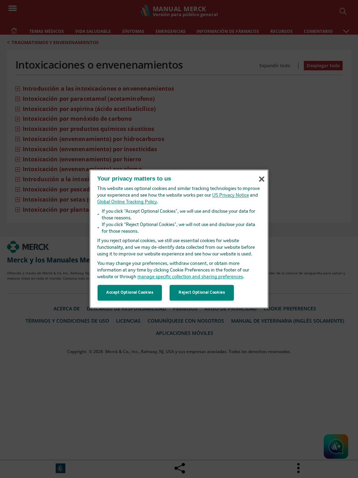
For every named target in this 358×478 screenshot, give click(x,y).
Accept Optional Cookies (129, 292)
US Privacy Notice (230, 196)
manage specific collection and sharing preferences (190, 277)
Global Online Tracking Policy (127, 202)
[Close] (261, 179)
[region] (179, 238)
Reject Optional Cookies (202, 292)
